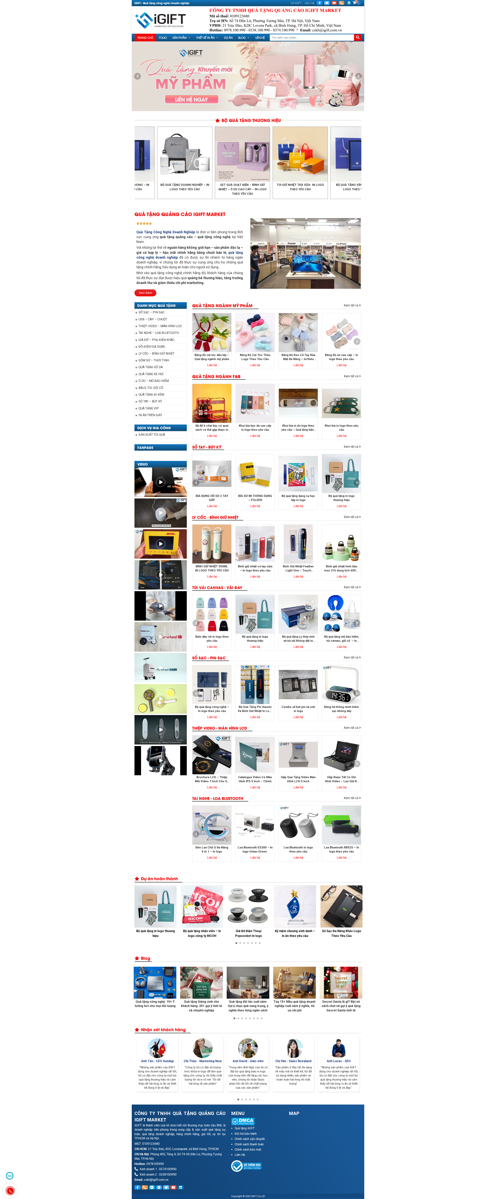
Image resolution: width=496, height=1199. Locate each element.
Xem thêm (145, 293)
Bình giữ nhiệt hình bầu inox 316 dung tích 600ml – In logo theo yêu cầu (341, 569)
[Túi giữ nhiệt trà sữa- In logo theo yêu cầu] (248, 154)
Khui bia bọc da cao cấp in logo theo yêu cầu (255, 427)
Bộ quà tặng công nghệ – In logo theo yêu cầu (212, 709)
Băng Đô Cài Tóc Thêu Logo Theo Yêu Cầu (255, 357)
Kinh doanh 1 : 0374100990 (158, 1169)
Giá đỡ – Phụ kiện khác (156, 340)
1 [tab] (244, 107)
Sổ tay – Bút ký (150, 401)
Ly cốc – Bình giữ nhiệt (156, 353)
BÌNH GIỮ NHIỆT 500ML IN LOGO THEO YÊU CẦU (212, 568)
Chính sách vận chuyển (250, 1139)
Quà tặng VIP (149, 408)
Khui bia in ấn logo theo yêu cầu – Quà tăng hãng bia (298, 428)
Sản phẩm (180, 37)
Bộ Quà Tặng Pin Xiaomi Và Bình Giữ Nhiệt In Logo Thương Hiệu (255, 709)
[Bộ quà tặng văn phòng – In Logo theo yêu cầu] (306, 154)
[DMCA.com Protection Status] (257, 1121)
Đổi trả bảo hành (246, 1134)
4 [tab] (248, 943)
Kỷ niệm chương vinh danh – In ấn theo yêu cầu (248, 933)
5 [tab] (252, 943)
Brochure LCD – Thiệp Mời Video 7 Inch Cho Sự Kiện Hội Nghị (212, 779)
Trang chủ (145, 37)
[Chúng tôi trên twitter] (327, 3)
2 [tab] (248, 107)
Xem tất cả (351, 305)
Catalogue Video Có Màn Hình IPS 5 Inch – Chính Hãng (255, 779)
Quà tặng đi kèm (151, 394)
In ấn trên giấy (150, 415)
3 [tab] (252, 107)
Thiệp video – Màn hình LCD (160, 326)
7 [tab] (260, 943)
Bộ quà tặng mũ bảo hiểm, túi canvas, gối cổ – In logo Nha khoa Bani (341, 639)
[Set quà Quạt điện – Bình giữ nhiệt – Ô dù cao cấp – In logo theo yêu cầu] (190, 154)
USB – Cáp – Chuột (153, 319)
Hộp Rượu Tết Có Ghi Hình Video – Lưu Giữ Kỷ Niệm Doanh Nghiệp (341, 779)
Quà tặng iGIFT (245, 1128)
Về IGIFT (295, 3)
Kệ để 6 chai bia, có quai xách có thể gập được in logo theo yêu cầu (211, 428)
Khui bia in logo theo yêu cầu (341, 427)
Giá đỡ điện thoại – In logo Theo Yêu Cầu (341, 933)
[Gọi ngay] (341, 3)
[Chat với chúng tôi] (10, 1176)
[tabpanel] (248, 76)
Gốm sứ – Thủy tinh (154, 360)
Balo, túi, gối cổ (151, 388)
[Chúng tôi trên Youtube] (334, 3)
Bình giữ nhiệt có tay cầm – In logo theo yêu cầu (255, 568)
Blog (242, 37)
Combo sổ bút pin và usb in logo (298, 709)
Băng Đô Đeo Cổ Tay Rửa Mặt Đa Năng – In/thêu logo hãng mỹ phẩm (298, 357)
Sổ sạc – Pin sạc (151, 312)
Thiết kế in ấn (205, 37)
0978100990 (155, 1164)
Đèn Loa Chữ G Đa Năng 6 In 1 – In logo (211, 849)
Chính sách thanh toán (249, 1144)
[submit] (357, 37)
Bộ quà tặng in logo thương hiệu (341, 498)
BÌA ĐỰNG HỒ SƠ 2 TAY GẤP (212, 498)
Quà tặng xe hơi (151, 374)
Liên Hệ (309, 3)
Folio (163, 37)
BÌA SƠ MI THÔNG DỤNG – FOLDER (255, 498)
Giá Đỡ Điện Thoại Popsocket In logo (202, 933)
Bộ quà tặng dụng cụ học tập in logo (298, 498)
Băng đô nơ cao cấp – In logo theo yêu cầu (341, 357)
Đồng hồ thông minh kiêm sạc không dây (341, 709)
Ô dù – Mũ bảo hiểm (154, 381)
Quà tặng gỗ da (151, 367)
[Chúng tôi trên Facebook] (319, 3)
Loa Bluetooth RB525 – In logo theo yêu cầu (341, 849)
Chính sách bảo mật (248, 1149)
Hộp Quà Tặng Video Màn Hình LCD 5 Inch (298, 779)
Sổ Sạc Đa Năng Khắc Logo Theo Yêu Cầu (295, 933)
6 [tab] (256, 943)
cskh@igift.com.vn (156, 1180)
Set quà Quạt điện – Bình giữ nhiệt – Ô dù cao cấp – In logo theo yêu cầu (191, 189)
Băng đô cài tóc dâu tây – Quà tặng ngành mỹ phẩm (212, 357)
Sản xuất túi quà (152, 435)
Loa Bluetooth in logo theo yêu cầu (298, 849)
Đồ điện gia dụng (152, 346)
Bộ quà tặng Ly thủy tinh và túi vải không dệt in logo (298, 639)
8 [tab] (262, 1018)
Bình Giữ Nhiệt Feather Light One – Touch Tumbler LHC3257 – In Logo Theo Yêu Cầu (298, 569)
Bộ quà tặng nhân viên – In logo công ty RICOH (155, 933)
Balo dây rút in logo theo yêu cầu (212, 638)
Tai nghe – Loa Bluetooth (159, 333)
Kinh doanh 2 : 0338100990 (158, 1174)
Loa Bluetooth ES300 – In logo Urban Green (255, 849)
